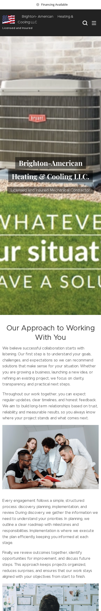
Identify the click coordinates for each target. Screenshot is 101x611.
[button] (84, 23)
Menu (94, 23)
